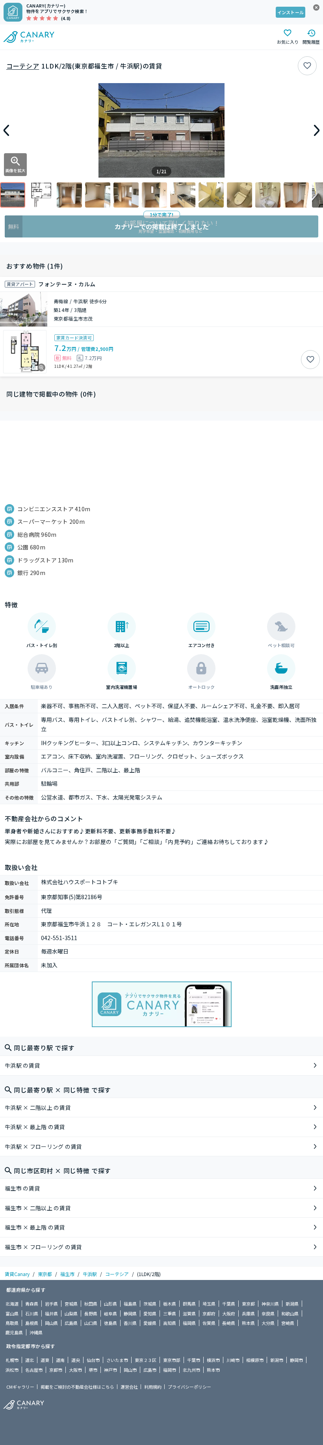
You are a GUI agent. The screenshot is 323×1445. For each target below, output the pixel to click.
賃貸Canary (17, 1274)
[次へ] (316, 130)
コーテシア (22, 65)
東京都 (45, 1274)
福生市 (67, 1274)
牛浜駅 (90, 1274)
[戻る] (6, 130)
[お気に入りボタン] (307, 65)
